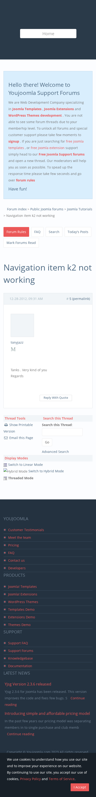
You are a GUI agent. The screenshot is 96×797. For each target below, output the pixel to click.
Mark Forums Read (21, 242)
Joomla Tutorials (79, 209)
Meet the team (19, 537)
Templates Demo (21, 609)
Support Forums (20, 650)
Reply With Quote (56, 398)
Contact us (16, 560)
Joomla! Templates (22, 586)
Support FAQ (18, 643)
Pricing (13, 545)
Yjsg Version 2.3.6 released (28, 684)
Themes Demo (19, 625)
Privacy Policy (30, 779)
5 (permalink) (79, 298)
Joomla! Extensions (22, 594)
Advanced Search (55, 451)
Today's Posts (78, 232)
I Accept (80, 787)
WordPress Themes (23, 602)
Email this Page (21, 438)
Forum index (16, 209)
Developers (17, 568)
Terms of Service (62, 779)
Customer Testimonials (26, 530)
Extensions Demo (21, 617)
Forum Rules (16, 232)
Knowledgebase (20, 658)
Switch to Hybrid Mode (46, 471)
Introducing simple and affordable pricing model (47, 713)
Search (54, 232)
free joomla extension (48, 148)
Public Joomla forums (46, 209)
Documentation (20, 666)
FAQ (37, 232)
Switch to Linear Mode (25, 464)
